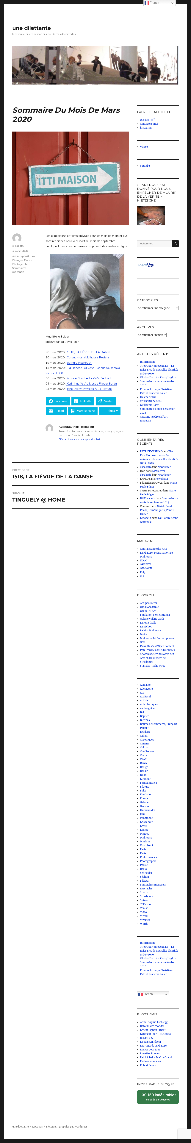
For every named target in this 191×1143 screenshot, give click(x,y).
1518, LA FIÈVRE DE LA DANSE (89, 352)
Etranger (17, 260)
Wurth (144, 923)
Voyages (145, 920)
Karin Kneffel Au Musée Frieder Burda (91, 383)
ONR (142, 642)
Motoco (144, 634)
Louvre (144, 829)
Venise (144, 908)
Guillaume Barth (149, 405)
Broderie (145, 731)
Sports (144, 892)
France (28, 260)
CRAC (143, 759)
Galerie (144, 802)
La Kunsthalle (148, 622)
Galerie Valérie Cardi (152, 618)
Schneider (146, 873)
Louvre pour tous (150, 1049)
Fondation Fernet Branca (155, 614)
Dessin (144, 771)
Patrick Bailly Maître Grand (156, 1057)
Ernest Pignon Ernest (152, 1030)
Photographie (20, 264)
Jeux (142, 814)
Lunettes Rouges (150, 1053)
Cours (143, 755)
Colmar (144, 747)
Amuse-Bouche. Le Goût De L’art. (89, 378)
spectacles (146, 888)
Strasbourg (146, 896)
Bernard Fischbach (79, 362)
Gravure (145, 806)
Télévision (146, 904)
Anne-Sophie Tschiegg (154, 1022)
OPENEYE (145, 564)
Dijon (143, 775)
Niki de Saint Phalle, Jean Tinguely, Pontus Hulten (157, 510)
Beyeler (144, 716)
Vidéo (143, 912)
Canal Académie (149, 607)
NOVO (143, 560)
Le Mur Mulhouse (150, 630)
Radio (143, 869)
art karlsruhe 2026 (151, 401)
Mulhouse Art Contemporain (157, 638)
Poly (142, 572)
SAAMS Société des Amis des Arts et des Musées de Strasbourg (157, 657)
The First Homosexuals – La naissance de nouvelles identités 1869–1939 (159, 369)
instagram (146, 127)
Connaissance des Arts (153, 548)
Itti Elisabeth (147, 498)
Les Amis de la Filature (153, 1045)
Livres (143, 825)
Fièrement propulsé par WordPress (66, 1126)
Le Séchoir (146, 626)
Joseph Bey (146, 1037)
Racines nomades (150, 1061)
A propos (37, 1126)
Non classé (146, 845)
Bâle (142, 712)
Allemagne (146, 688)
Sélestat (144, 880)
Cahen (144, 735)
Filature (144, 786)
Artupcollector (148, 603)
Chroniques (147, 739)
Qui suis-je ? (147, 119)
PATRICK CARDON (151, 451)
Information (147, 361)
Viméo (144, 146)
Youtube (145, 165)
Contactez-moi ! (149, 123)
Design (144, 767)
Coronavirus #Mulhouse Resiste (88, 357)
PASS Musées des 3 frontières (157, 650)
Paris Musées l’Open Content (157, 646)
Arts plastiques (26, 256)
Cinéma (144, 743)
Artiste (144, 700)
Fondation (146, 794)
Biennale (145, 720)
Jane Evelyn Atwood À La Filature (89, 389)
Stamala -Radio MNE (152, 665)
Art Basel (145, 696)
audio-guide (147, 708)
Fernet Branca (148, 782)
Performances (148, 857)
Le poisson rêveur (150, 1041)
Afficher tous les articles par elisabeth (80, 439)
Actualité (145, 684)
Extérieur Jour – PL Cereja (155, 1034)
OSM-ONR (146, 568)
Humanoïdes (147, 810)
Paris (143, 849)
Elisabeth (145, 518)
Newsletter (164, 467)
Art (14, 256)
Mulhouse (146, 837)
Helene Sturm (148, 397)
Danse (144, 763)
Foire (143, 790)
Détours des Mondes (152, 1026)
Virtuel (144, 916)
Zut (142, 576)
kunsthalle (146, 818)
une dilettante (31, 28)
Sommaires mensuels (153, 884)
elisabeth (18, 245)
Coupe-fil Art (148, 611)
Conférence (147, 751)
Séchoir (144, 876)
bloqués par (160, 1098)
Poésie (144, 865)
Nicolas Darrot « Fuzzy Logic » (158, 377)
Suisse (144, 900)
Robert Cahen (148, 1065)
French (148, 994)
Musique (145, 841)
